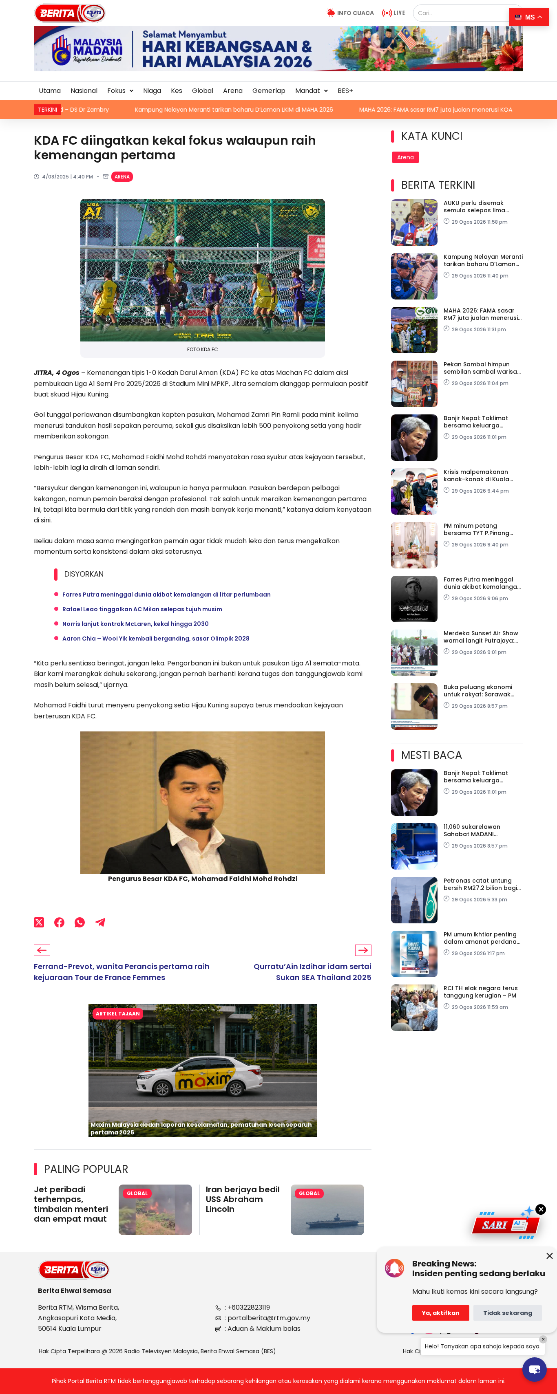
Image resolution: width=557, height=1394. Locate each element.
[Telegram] (100, 922)
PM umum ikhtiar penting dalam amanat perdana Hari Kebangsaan (480, 938)
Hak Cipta (416, 1351)
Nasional (84, 90)
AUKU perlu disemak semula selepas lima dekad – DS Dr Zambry (477, 206)
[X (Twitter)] (39, 922)
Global (202, 90)
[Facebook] (59, 922)
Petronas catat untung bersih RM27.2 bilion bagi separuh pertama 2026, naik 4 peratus (480, 884)
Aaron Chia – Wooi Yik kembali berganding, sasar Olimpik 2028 (156, 638)
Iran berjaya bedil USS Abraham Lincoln (243, 1199)
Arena (233, 90)
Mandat (307, 90)
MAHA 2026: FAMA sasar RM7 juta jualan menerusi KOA (300, 110)
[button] (120, 90)
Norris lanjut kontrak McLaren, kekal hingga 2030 (135, 624)
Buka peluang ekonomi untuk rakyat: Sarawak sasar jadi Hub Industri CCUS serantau (478, 690)
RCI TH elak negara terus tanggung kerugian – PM (481, 991)
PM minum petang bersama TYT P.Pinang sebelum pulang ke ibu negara (477, 529)
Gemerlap (268, 90)
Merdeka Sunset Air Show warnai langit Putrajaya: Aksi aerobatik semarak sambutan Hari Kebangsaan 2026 (481, 637)
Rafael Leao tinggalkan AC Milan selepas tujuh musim (142, 609)
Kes (176, 90)
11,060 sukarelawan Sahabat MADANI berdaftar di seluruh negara (474, 830)
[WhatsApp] (80, 922)
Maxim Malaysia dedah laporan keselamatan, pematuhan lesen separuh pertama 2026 (201, 1128)
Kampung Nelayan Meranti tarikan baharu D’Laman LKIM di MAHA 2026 (99, 110)
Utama (50, 90)
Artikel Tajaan (118, 1013)
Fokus (116, 90)
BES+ (345, 90)
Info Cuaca (355, 13)
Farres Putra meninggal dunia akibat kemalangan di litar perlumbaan (166, 594)
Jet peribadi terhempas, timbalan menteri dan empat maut (71, 1204)
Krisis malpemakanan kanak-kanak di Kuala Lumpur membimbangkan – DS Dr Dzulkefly (482, 475)
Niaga (152, 90)
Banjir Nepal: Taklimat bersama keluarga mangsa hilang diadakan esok (481, 421)
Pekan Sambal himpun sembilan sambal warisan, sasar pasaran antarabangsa (483, 368)
